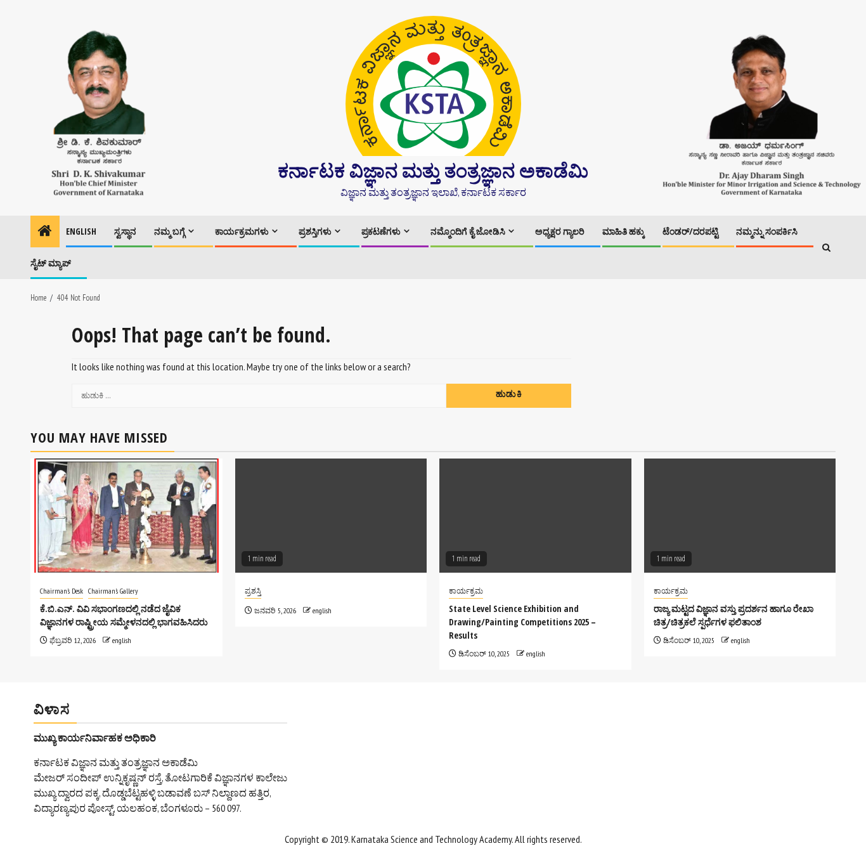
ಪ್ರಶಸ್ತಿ (253, 591)
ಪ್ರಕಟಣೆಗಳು (381, 231)
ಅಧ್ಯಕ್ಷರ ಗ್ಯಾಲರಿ (560, 231)
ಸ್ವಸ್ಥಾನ (125, 231)
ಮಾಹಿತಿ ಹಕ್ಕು (623, 231)
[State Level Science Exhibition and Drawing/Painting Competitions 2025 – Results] (535, 516)
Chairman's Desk (61, 591)
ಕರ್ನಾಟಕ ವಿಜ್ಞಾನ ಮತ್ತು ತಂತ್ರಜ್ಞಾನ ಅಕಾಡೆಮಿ (433, 170)
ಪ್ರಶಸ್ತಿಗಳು (315, 231)
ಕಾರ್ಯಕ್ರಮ (466, 591)
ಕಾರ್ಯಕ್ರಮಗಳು (242, 231)
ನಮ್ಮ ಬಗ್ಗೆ (169, 231)
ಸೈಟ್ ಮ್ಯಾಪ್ (50, 263)
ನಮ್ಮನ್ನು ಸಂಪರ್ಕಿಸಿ (767, 231)
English (81, 231)
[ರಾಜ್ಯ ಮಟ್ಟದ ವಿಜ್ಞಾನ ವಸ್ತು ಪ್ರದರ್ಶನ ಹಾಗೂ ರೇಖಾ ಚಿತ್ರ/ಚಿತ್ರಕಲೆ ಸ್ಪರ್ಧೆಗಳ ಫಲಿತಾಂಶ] (740, 516)
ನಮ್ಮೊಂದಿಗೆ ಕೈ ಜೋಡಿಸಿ (467, 231)
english (121, 640)
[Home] (45, 232)
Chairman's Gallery (113, 591)
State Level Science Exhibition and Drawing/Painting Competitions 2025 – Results (522, 621)
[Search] (826, 247)
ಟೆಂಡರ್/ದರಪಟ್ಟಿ (690, 231)
